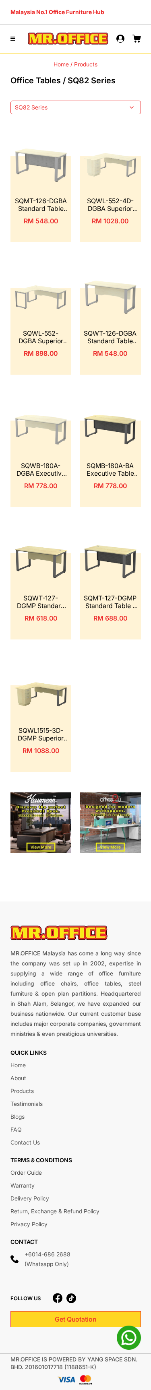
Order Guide (26, 1172)
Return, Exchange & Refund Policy (54, 1211)
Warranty (22, 1185)
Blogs (17, 1116)
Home (61, 64)
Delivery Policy (29, 1198)
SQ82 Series (31, 107)
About (18, 1077)
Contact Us (25, 1142)
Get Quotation (75, 1319)
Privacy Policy (29, 1224)
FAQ (16, 1129)
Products (22, 1090)
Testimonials (26, 1103)
